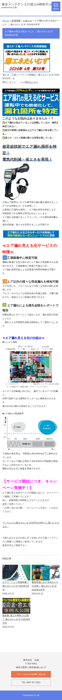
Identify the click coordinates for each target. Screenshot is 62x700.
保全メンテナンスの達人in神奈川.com (28, 4)
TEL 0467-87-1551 (31, 682)
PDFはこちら (31, 82)
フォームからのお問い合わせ (31, 674)
